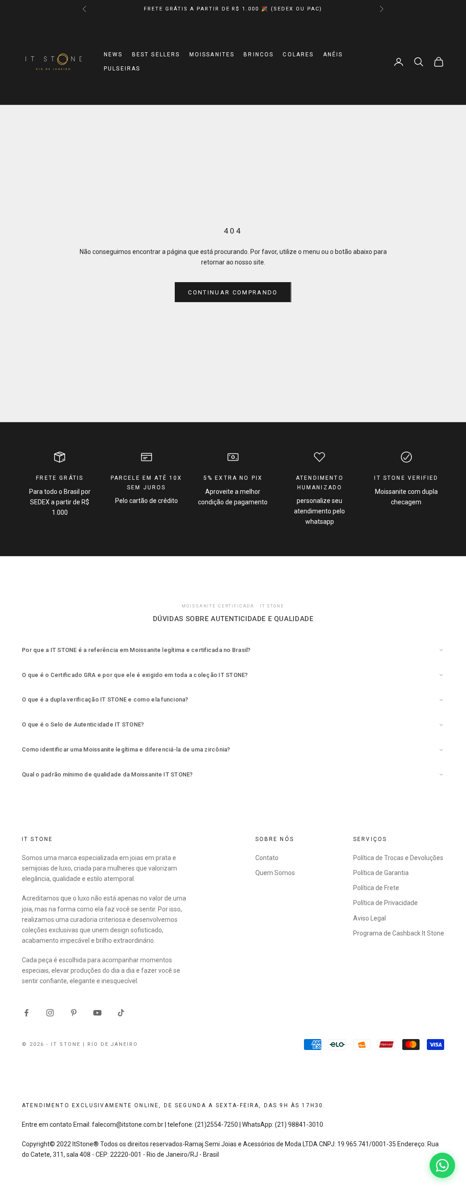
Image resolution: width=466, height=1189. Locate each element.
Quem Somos (275, 872)
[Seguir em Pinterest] (73, 1012)
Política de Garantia (381, 872)
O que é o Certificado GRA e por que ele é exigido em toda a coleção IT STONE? (135, 675)
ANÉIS (333, 54)
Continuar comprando (233, 292)
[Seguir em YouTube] (97, 1012)
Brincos (258, 54)
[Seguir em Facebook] (26, 1012)
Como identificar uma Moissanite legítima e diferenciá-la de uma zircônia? (126, 749)
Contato (267, 857)
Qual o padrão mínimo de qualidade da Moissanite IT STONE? (107, 774)
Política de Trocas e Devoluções (398, 857)
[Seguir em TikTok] (121, 1012)
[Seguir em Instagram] (50, 1012)
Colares (298, 54)
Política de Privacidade (385, 902)
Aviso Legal (369, 918)
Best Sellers (156, 54)
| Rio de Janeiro (110, 1044)
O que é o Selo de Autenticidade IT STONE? (83, 724)
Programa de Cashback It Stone (398, 933)
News (113, 54)
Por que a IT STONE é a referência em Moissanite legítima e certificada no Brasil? (136, 650)
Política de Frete (376, 887)
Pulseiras (122, 68)
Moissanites (212, 54)
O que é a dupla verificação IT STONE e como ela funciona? (105, 699)
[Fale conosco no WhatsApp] (442, 1165)
